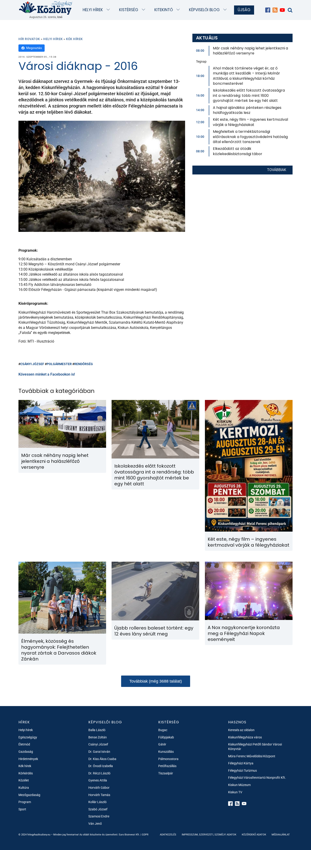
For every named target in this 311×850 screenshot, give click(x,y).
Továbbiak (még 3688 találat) (155, 681)
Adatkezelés (168, 834)
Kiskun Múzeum (239, 785)
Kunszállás (166, 751)
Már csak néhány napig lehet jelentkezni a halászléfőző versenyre (250, 51)
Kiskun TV (235, 792)
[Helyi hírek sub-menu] (109, 10)
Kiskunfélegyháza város (245, 737)
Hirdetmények (28, 759)
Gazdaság (25, 751)
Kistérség (128, 10)
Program (24, 802)
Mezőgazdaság (29, 795)
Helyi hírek (93, 10)
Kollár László (97, 802)
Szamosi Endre (98, 816)
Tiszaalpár (165, 773)
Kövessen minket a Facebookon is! (46, 374)
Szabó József (97, 809)
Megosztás (34, 48)
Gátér (162, 744)
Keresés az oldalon (241, 730)
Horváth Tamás (99, 795)
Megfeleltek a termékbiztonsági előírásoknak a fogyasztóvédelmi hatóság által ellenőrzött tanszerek (250, 136)
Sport (22, 809)
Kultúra (23, 787)
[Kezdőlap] (45, 7)
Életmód (24, 744)
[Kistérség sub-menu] (144, 10)
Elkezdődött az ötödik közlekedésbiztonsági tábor (237, 151)
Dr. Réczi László (99, 773)
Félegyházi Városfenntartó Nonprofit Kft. (257, 777)
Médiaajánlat (281, 834)
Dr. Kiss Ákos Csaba (102, 759)
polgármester (59, 364)
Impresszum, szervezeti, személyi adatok (209, 834)
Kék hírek (74, 39)
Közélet (23, 780)
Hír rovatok (29, 39)
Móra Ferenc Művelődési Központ (251, 756)
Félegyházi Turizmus (242, 770)
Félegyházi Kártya (240, 763)
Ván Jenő (95, 823)
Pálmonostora (168, 759)
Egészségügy (27, 737)
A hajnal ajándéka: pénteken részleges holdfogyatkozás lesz (247, 110)
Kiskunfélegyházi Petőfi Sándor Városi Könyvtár (255, 746)
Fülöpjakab (166, 737)
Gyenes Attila (97, 780)
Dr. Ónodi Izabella (100, 766)
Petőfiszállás (167, 766)
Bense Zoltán (97, 737)
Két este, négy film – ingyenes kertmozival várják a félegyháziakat (250, 122)
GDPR (145, 834)
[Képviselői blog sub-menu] (226, 10)
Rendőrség (83, 364)
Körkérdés (25, 773)
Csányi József (32, 364)
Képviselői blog (204, 10)
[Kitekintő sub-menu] (179, 10)
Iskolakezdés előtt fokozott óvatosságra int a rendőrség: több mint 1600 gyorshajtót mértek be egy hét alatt (249, 95)
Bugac (162, 730)
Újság (244, 10)
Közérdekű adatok (254, 834)
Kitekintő (163, 10)
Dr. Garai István (99, 751)
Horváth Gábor (99, 787)
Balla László (96, 730)
